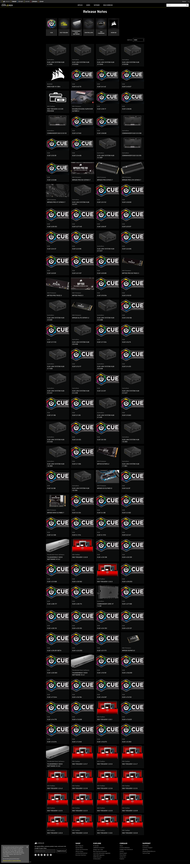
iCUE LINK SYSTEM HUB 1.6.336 (80, 489)
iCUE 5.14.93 (126, 366)
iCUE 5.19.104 (102, 295)
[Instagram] (45, 855)
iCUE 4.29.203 (127, 581)
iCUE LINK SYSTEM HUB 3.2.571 (80, 203)
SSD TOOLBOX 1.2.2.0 (105, 810)
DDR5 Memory (97, 857)
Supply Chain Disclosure (126, 849)
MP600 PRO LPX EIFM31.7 (131, 180)
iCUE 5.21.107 (76, 273)
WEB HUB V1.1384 (53, 86)
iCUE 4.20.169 (52, 673)
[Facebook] (42, 855)
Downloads (145, 846)
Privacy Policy (6, 856)
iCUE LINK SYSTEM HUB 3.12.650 (80, 63)
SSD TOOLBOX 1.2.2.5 (55, 810)
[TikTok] (38, 855)
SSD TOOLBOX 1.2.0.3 (55, 833)
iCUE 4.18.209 (127, 673)
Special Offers (79, 848)
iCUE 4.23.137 (127, 628)
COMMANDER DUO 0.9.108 (131, 133)
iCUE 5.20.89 (101, 273)
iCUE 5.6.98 (51, 488)
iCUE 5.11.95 (76, 415)
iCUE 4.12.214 (52, 742)
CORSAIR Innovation (98, 848)
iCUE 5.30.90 (126, 202)
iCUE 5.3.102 (126, 512)
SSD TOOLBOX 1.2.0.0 (80, 833)
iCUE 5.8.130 (101, 439)
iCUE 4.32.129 (127, 557)
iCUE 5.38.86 (127, 109)
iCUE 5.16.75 (126, 342)
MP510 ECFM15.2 (103, 464)
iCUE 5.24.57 (51, 249)
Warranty (145, 849)
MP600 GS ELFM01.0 (104, 488)
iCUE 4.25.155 (77, 628)
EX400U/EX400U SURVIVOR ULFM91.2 (82, 110)
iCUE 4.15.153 (127, 697)
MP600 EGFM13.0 (128, 650)
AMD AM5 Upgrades (98, 855)
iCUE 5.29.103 (52, 226)
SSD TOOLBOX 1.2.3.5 (130, 788)
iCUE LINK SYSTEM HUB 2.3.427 (130, 392)
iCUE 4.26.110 (52, 628)
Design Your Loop (98, 849)
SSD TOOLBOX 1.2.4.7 (130, 764)
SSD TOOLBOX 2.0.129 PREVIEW (55, 110)
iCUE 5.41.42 (101, 86)
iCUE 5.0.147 (126, 535)
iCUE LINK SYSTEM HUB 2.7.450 (55, 367)
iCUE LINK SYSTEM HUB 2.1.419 (105, 416)
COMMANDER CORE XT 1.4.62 (105, 605)
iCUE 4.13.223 (127, 719)
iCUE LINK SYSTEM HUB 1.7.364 (130, 465)
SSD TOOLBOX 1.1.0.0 (104, 833)
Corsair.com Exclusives (82, 849)
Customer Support (147, 848)
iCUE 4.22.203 (77, 650)
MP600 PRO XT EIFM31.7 (56, 202)
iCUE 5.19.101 (126, 295)
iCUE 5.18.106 (127, 318)
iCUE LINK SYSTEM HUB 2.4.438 (80, 392)
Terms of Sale (146, 853)
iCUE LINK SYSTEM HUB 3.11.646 (105, 63)
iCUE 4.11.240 (77, 742)
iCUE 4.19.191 (101, 673)
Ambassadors (97, 859)
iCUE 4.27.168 (127, 604)
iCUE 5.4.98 (101, 512)
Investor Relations (125, 848)
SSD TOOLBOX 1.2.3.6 (105, 788)
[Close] (27, 847)
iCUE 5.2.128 (51, 535)
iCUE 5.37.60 (76, 133)
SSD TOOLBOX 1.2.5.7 (80, 764)
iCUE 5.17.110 (51, 342)
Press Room (123, 855)
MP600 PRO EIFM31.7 (105, 180)
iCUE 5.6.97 (126, 488)
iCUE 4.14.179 (52, 719)
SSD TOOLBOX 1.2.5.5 (105, 764)
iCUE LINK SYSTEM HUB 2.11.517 (105, 250)
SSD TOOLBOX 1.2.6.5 (105, 581)
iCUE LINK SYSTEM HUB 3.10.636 (130, 63)
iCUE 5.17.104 (102, 342)
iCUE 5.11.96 (51, 415)
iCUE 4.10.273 (102, 742)
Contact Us (123, 857)
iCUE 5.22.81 (51, 273)
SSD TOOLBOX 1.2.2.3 (80, 810)
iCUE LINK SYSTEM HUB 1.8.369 (55, 465)
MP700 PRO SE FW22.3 (130, 273)
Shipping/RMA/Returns (148, 851)
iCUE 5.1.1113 (101, 535)
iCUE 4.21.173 (101, 650)
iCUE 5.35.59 (51, 155)
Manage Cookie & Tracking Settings (12, 860)
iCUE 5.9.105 (76, 439)
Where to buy (79, 851)
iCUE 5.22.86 (126, 249)
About (121, 846)
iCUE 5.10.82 (126, 415)
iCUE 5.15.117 (76, 366)
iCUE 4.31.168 (52, 581)
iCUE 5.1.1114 (76, 535)
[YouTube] (48, 855)
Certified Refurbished (81, 853)
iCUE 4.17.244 (52, 697)
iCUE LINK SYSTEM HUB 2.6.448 (105, 367)
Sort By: (129, 40)
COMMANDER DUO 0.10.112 (57, 133)
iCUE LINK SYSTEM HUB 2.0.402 (55, 440)
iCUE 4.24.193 (102, 628)
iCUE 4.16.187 (102, 697)
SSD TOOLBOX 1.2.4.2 (55, 788)
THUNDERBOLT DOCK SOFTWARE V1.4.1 (80, 674)
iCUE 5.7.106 (76, 464)
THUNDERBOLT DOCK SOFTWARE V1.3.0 (55, 765)
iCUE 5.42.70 (76, 86)
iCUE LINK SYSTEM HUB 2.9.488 (105, 319)
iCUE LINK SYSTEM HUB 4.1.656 (55, 63)
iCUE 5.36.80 (101, 133)
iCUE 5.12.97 (101, 391)
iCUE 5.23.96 (76, 249)
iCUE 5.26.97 (101, 226)
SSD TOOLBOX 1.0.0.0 (130, 833)
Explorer (122, 859)
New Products (79, 846)
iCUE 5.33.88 (51, 180)
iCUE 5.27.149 (77, 226)
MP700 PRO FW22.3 (54, 295)
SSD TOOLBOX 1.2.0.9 (130, 810)
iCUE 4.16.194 (77, 697)
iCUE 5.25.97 (126, 226)
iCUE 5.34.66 (76, 155)
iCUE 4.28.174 (77, 604)
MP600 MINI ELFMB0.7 (55, 512)
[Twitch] (51, 855)
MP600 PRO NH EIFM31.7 (81, 180)
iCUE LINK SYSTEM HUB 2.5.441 (55, 392)
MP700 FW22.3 (77, 295)
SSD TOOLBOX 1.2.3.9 (80, 788)
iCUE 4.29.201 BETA (54, 650)
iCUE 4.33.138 (102, 557)
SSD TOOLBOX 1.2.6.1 (104, 719)
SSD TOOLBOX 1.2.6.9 (80, 557)
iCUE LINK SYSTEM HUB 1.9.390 (130, 440)
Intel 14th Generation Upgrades (101, 853)
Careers (122, 851)
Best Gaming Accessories (100, 851)
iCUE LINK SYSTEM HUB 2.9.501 (55, 319)
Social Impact (123, 853)
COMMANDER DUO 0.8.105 (131, 155)
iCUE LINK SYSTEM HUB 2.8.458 (80, 343)
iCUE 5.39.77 (101, 109)
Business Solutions (81, 855)
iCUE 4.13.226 (77, 719)
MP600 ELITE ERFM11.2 (80, 318)
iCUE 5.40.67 (126, 86)
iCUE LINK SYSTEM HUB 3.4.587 (105, 156)
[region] (15, 854)
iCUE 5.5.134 (76, 512)
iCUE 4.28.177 (52, 604)
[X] (35, 855)
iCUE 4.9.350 (126, 742)
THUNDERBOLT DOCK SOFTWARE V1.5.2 (55, 558)
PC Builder (96, 846)
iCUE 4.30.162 (77, 581)
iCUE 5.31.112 (101, 202)
